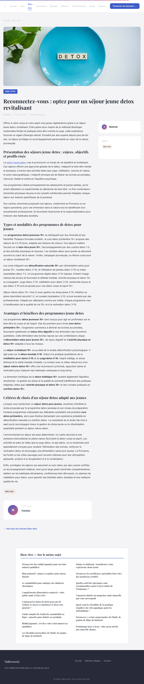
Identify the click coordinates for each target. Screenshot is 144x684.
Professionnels (79, 6)
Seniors (101, 6)
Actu (22, 6)
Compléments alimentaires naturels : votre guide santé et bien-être (43, 594)
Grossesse (41, 6)
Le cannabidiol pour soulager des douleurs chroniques (43, 584)
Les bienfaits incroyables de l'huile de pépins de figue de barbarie (44, 634)
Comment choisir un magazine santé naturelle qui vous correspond (98, 597)
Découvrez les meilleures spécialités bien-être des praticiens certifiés (99, 575)
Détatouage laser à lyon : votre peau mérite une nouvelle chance (97, 628)
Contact (107, 660)
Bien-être (30, 6)
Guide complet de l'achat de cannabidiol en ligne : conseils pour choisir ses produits (43, 615)
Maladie (54, 6)
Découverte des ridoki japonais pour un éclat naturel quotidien (44, 566)
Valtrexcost (11, 661)
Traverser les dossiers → (125, 6)
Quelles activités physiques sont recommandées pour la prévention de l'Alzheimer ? (94, 586)
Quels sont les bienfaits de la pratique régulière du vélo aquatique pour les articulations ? (94, 607)
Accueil (13, 6)
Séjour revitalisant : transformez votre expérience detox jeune (94, 566)
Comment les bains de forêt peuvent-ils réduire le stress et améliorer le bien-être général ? (42, 604)
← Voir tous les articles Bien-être (20, 528)
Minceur (65, 6)
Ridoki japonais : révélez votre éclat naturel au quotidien (45, 625)
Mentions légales (92, 660)
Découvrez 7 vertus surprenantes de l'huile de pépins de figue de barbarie (98, 618)
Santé (92, 6)
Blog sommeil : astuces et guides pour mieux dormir (44, 575)
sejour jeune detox (16, 162)
